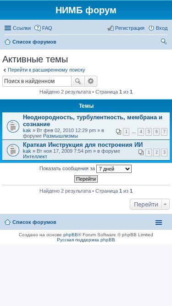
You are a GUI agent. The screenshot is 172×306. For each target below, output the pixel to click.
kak (27, 130)
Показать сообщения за (67, 168)
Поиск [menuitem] (164, 42)
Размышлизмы (60, 136)
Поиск (78, 81)
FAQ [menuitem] (47, 28)
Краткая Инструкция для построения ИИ (83, 144)
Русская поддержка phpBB (86, 239)
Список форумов (34, 222)
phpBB (70, 234)
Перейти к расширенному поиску (46, 69)
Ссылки (22, 28)
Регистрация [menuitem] (129, 28)
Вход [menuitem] (161, 28)
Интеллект (35, 156)
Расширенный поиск (91, 81)
